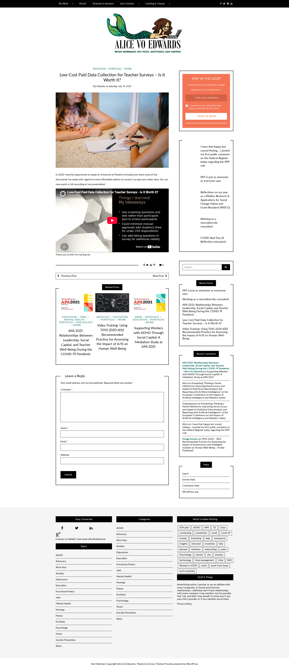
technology (185, 560)
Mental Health (63, 603)
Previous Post (68, 276)
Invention (210, 544)
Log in (185, 473)
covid (214, 533)
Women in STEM (188, 565)
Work (128, 69)
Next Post (158, 276)
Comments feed (190, 485)
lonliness (195, 549)
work (204, 565)
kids (221, 544)
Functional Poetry (65, 591)
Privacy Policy (184, 604)
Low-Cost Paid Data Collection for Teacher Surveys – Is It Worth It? (202, 322)
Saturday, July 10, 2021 (120, 86)
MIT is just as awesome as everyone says (204, 292)
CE (214, 527)
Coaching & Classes (155, 4)
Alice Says (61, 567)
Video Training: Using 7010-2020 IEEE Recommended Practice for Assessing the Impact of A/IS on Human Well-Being (205, 334)
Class (223, 527)
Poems (59, 616)
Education (99, 69)
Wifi (229, 560)
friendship (196, 538)
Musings (60, 610)
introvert (196, 544)
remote (199, 555)
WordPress (192, 664)
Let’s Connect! (127, 4)
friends (183, 538)
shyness (219, 555)
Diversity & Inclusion (103, 4)
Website (65, 455)
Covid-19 (225, 533)
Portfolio (115, 69)
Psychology (84, 322)
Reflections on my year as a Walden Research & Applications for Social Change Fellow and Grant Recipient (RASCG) (215, 200)
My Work (63, 4)
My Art (82, 4)
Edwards (101, 86)
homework (219, 538)
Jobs (83, 317)
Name (64, 428)
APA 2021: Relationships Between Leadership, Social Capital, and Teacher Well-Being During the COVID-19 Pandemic (205, 310)
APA (206, 527)
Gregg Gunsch (190, 439)
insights (183, 544)
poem (224, 549)
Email (64, 441)
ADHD (138, 317)
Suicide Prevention (66, 640)
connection (201, 533)
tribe (220, 560)
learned (183, 549)
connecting (185, 533)
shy (209, 555)
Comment (67, 389)
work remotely (187, 571)
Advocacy (103, 317)
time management (204, 560)
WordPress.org (190, 492)
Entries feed (188, 479)
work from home (219, 565)
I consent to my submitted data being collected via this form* (205, 107)
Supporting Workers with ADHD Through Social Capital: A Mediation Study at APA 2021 (148, 337)
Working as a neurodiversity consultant (209, 223)
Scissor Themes (156, 664)
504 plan (184, 527)
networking (211, 549)
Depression (62, 579)
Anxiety (60, 573)
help (208, 538)
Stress (59, 634)
